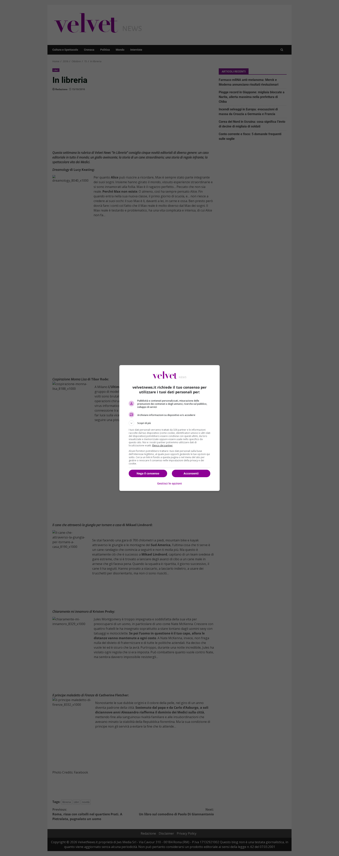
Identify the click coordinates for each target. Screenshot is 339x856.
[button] (169, 423)
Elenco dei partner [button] (162, 445)
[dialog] (169, 428)
